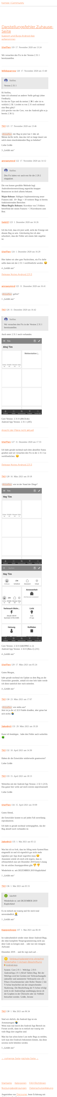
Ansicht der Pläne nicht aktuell (18, 430)
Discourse (21, 1094)
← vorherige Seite (11, 1058)
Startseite (7, 1083)
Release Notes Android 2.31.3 (17, 274)
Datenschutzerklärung (41, 1088)
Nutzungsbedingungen (14, 1088)
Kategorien (20, 1083)
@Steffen (7, 134)
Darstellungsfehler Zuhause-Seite (27, 28)
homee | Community (13, 3)
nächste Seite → (29, 1058)
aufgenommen (8, 39)
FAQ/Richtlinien (37, 1083)
